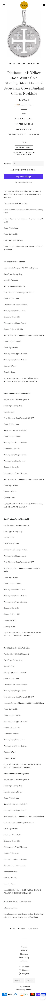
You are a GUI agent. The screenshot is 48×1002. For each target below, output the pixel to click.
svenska (17, 980)
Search (24, 947)
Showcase (24, 954)
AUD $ (29, 980)
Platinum (34, 134)
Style (24, 142)
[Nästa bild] (37, 63)
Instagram (25, 974)
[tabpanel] (24, 34)
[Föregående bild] (10, 63)
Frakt (17, 105)
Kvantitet (7, 163)
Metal (24, 113)
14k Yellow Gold (24, 124)
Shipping (24, 961)
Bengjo (27, 986)
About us (24, 950)
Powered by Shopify (24, 989)
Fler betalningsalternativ (23, 182)
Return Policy (24, 957)
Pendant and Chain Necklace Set (24, 153)
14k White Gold (16, 134)
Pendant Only (24, 147)
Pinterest (25, 970)
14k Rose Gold (24, 129)
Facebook (25, 966)
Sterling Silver (23, 119)
